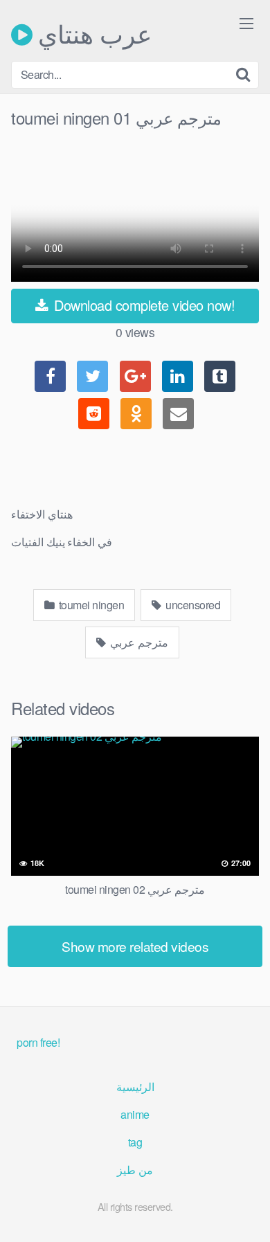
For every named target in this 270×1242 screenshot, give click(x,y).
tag (135, 1142)
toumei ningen (90, 605)
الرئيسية (135, 1087)
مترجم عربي (138, 642)
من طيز (135, 1170)
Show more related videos (135, 946)
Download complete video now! (143, 305)
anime (135, 1114)
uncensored (192, 605)
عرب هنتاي (92, 34)
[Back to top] (246, 1211)
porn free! (38, 1042)
